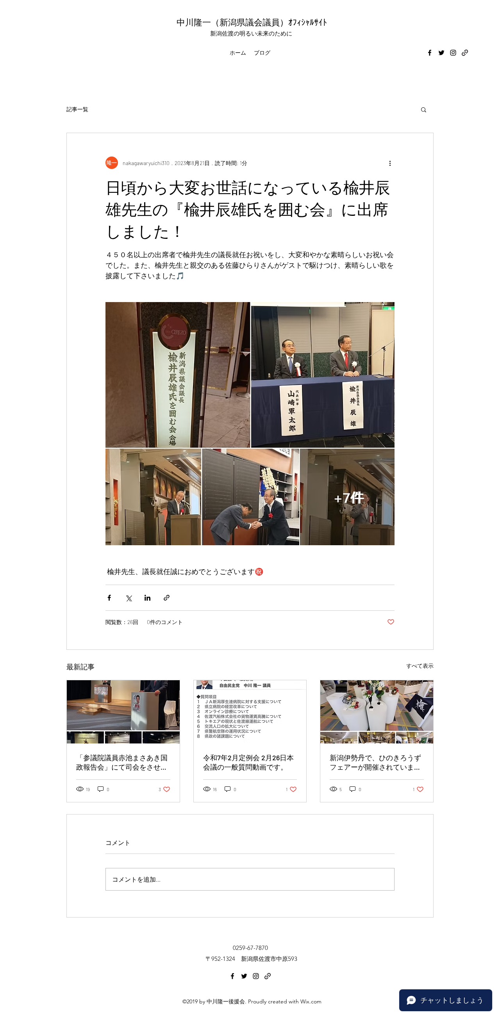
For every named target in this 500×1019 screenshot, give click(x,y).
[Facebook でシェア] (109, 597)
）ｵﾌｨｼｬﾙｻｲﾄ (303, 22)
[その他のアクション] (390, 162)
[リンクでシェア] (166, 597)
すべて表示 (420, 665)
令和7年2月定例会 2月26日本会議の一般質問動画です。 (248, 762)
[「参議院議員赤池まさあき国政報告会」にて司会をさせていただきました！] (123, 711)
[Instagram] (453, 53)
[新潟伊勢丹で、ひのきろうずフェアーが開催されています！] (376, 711)
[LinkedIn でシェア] (147, 597)
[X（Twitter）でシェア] (128, 597)
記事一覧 (77, 109)
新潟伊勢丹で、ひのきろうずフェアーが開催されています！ (375, 762)
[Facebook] (430, 53)
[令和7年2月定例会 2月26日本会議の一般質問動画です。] (250, 711)
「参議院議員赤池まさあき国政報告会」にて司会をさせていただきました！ (122, 762)
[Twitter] (441, 53)
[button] (423, 109)
